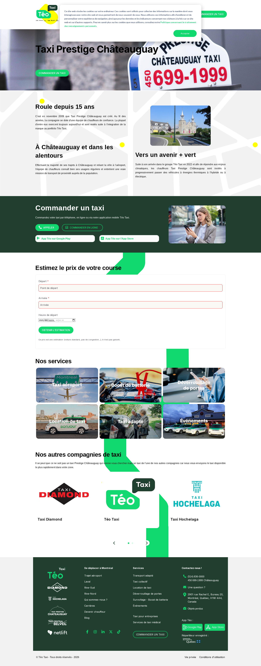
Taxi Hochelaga (184, 519)
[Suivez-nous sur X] (111, 632)
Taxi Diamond (50, 519)
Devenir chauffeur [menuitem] (95, 611)
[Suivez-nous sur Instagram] (95, 632)
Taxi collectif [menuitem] (140, 581)
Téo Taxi (111, 519)
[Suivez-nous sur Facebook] (87, 632)
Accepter (185, 33)
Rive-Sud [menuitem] (89, 587)
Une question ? (196, 587)
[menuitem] (106, 568)
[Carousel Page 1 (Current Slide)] (128, 543)
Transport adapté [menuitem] (143, 575)
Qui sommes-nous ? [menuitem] (96, 599)
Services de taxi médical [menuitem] (147, 622)
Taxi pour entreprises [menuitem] (145, 616)
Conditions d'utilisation (212, 657)
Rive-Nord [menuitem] (90, 593)
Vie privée (190, 657)
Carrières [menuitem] (89, 605)
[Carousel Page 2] (132, 543)
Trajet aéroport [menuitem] (93, 575)
